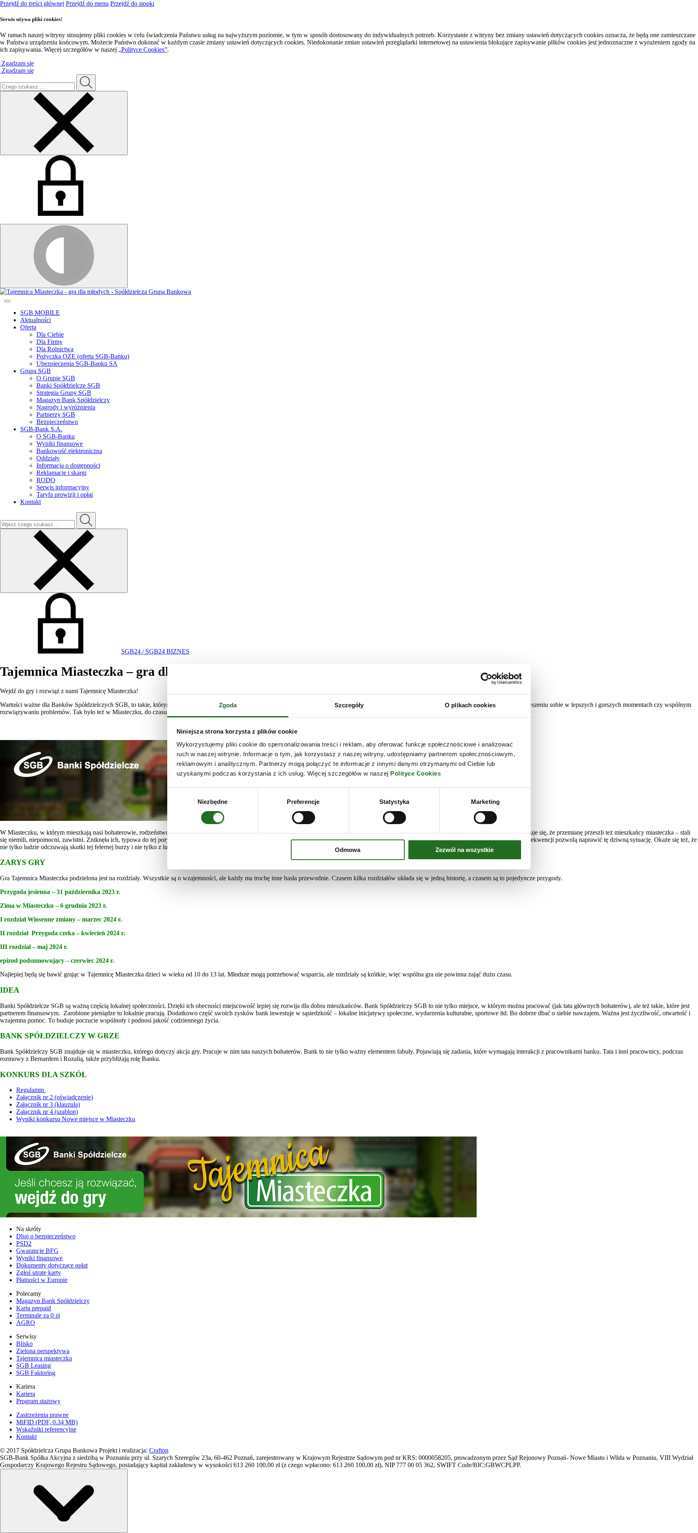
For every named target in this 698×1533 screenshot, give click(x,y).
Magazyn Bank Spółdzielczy (73, 399)
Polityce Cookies (415, 773)
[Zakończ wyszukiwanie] (64, 561)
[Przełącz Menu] (7, 301)
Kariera (25, 1393)
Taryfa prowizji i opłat (64, 494)
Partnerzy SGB (55, 414)
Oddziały (48, 458)
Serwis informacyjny (62, 487)
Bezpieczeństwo (57, 421)
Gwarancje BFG (37, 1250)
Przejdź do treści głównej (32, 3)
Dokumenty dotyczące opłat (52, 1265)
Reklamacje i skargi (61, 472)
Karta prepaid (33, 1308)
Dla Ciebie (50, 334)
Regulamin (31, 1089)
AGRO (25, 1322)
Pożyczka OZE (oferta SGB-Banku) (82, 356)
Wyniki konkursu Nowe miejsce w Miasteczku (75, 1118)
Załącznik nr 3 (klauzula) (48, 1104)
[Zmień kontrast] (64, 256)
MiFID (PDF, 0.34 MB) (47, 1422)
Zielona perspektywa (42, 1350)
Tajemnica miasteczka (44, 1358)
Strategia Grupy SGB (63, 392)
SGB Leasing (33, 1365)
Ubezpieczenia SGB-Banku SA (77, 363)
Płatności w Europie (41, 1279)
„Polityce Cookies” (142, 49)
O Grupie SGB (55, 378)
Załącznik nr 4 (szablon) (47, 1111)
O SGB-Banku (55, 436)
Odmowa (347, 849)
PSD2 (24, 1243)
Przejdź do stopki (132, 3)
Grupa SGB (35, 370)
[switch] (303, 817)
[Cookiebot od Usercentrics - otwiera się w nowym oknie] (486, 679)
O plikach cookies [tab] (470, 704)
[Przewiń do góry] (64, 1501)
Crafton (158, 1450)
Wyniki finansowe (59, 443)
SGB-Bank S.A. (41, 429)
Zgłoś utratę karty (38, 1272)
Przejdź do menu (87, 3)
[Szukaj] (86, 82)
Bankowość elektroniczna (69, 450)
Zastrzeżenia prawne (42, 1414)
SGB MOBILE (40, 312)
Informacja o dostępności (68, 465)
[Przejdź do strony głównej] (349, 291)
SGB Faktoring (35, 1372)
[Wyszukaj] (86, 520)
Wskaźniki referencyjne (46, 1429)
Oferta (28, 327)
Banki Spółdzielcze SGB (68, 385)
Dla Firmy (49, 341)
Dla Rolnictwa (55, 349)
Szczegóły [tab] (349, 704)
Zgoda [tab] (228, 704)
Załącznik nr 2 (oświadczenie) (54, 1097)
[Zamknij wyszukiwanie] (64, 123)
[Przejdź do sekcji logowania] (60, 213)
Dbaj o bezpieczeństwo (46, 1236)
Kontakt (30, 501)
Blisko (24, 1343)
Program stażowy (38, 1401)
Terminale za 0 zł (38, 1315)
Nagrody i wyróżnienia (65, 407)
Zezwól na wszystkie (464, 849)
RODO (45, 480)
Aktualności (35, 319)
